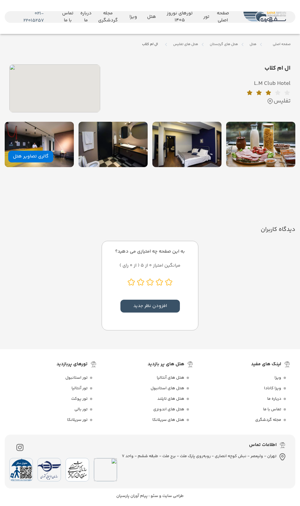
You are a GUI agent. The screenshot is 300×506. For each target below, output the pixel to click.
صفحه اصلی (282, 44)
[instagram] (19, 447)
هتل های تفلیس (185, 44)
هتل (253, 44)
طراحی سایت (172, 496)
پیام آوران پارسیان (132, 496)
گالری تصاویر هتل (31, 156)
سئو (154, 496)
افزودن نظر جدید (150, 306)
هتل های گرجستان (224, 44)
